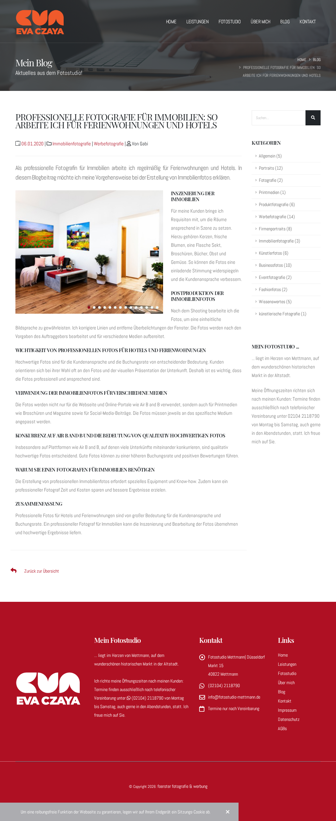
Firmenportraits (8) (275, 229)
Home (171, 21)
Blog (284, 21)
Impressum (287, 710)
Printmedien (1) (272, 192)
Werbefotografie (109, 143)
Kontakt (308, 21)
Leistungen (197, 21)
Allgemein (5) (270, 156)
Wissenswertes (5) (275, 302)
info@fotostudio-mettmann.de (234, 697)
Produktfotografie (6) (277, 204)
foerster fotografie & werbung (182, 786)
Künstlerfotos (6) (273, 253)
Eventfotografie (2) (275, 277)
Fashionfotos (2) (273, 289)
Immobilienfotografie (71, 143)
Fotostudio (230, 21)
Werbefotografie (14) (277, 217)
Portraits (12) (271, 168)
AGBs (282, 728)
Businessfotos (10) (275, 265)
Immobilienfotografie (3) (279, 241)
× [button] (228, 812)
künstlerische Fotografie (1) (282, 314)
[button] (89, 307)
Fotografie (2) (271, 180)
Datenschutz (289, 719)
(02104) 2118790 (147, 698)
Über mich (260, 21)
